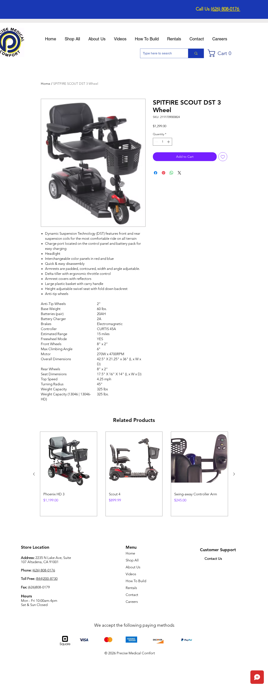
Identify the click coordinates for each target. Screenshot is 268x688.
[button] (221, 53)
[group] (134, 473)
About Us (133, 567)
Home (45, 84)
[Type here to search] (196, 53)
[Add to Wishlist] (222, 156)
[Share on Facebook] (155, 172)
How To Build (136, 581)
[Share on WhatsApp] (171, 172)
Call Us (203, 9)
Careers (132, 602)
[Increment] (168, 141)
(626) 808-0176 (225, 9)
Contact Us (213, 558)
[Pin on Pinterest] (163, 172)
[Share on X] (179, 172)
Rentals (131, 588)
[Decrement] (156, 141)
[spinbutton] (162, 141)
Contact (132, 595)
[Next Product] (234, 474)
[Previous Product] (33, 474)
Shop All (132, 560)
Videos (131, 574)
